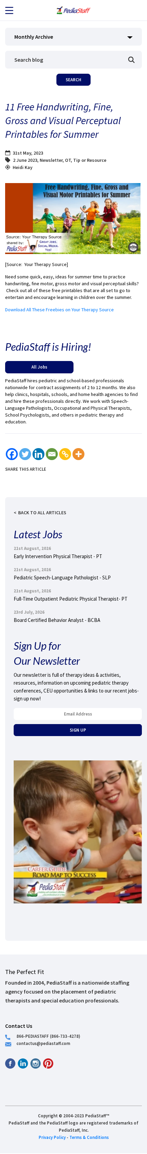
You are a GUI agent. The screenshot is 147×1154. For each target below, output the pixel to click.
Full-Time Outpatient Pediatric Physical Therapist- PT (71, 599)
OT (68, 160)
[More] (78, 454)
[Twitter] (25, 454)
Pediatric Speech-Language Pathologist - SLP (62, 577)
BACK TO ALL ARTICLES (42, 512)
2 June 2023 (25, 160)
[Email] (52, 454)
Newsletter (51, 160)
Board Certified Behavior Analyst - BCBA (57, 620)
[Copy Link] (65, 454)
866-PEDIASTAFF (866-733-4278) (48, 1036)
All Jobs (39, 367)
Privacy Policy (52, 1137)
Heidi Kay (22, 167)
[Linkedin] (38, 454)
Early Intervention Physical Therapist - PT (58, 556)
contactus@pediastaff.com (43, 1043)
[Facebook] (12, 454)
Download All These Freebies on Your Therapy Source (59, 309)
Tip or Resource (89, 160)
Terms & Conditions (89, 1137)
